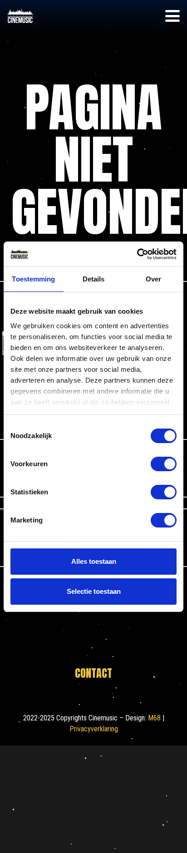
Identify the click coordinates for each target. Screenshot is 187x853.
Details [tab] (94, 279)
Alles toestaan (93, 561)
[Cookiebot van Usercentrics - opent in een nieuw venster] (137, 254)
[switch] (164, 464)
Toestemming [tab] (33, 279)
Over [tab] (153, 279)
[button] (172, 16)
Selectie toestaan (94, 591)
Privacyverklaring (93, 729)
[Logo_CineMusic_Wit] (20, 16)
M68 (154, 718)
